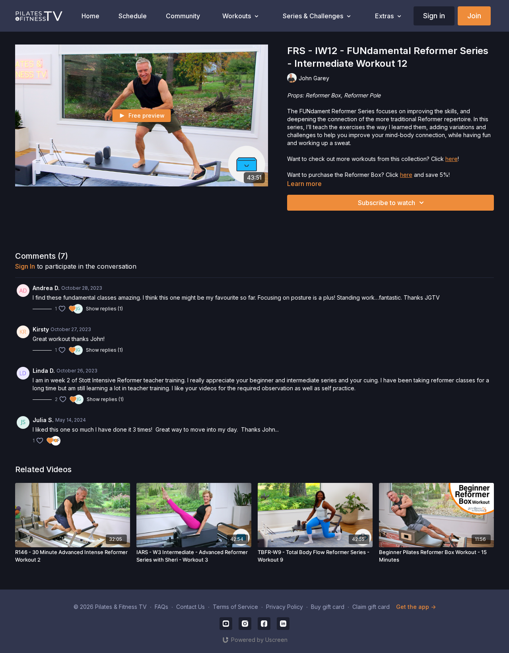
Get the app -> (416, 606)
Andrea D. (46, 288)
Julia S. (43, 420)
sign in (25, 266)
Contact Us (190, 606)
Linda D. (44, 370)
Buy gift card (327, 606)
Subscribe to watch (386, 203)
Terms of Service (235, 606)
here (451, 158)
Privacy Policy (284, 606)
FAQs (161, 606)
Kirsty (41, 329)
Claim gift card (371, 606)
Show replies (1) (104, 309)
